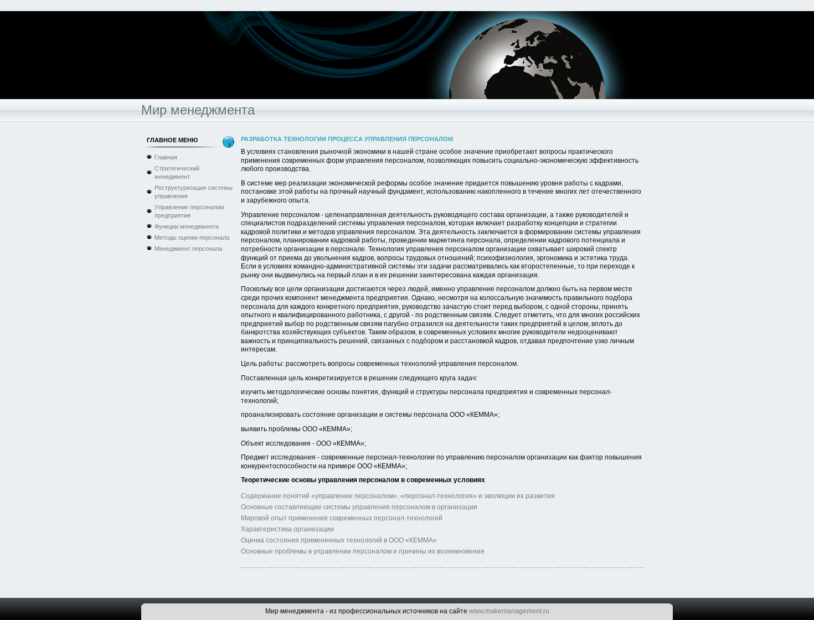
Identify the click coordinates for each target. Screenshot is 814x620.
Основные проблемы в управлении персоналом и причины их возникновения (363, 551)
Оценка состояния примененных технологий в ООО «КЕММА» (339, 540)
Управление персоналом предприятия (189, 211)
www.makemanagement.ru (509, 611)
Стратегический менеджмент (176, 172)
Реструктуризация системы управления (193, 191)
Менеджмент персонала (188, 248)
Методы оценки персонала (191, 237)
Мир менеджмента (198, 109)
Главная (165, 157)
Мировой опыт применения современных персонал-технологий (341, 518)
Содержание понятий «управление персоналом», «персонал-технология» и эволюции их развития (398, 496)
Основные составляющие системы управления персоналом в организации (359, 507)
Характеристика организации (287, 529)
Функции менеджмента (186, 226)
